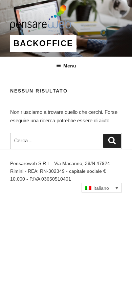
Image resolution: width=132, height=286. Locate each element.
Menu (69, 65)
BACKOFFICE (43, 43)
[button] (102, 187)
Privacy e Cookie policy (35, 186)
